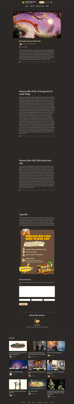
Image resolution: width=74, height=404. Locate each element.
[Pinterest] (24, 46)
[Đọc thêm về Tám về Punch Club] (37, 384)
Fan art (34, 402)
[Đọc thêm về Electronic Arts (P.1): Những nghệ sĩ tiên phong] (56, 365)
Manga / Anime (40, 6)
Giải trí (32, 6)
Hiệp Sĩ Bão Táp (30, 2)
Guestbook (40, 402)
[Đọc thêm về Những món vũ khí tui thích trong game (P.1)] (18, 384)
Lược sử (28, 402)
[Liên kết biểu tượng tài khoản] (51, 2)
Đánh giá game (32, 43)
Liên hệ (51, 402)
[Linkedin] (26, 46)
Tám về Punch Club (33, 391)
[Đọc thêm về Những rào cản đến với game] (18, 365)
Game (26, 6)
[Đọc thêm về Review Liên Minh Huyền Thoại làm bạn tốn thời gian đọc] (18, 345)
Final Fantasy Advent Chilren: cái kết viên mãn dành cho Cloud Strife (36, 353)
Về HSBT (23, 402)
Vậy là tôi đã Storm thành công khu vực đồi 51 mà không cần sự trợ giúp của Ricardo (55, 392)
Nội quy (46, 402)
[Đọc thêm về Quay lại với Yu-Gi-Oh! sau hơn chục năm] (37, 365)
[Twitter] (21, 46)
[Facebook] (19, 46)
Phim (47, 6)
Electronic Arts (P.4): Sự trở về (54, 352)
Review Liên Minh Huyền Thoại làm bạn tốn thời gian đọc (18, 353)
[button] (41, 2)
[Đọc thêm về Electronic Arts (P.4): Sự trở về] (56, 345)
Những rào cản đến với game (16, 372)
